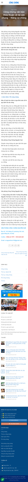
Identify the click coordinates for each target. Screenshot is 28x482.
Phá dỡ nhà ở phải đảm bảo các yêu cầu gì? (15, 371)
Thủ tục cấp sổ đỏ (6, 272)
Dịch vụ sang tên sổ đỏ (6, 446)
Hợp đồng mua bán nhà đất (8, 451)
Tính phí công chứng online (7, 453)
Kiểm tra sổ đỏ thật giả (6, 448)
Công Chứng (10, 478)
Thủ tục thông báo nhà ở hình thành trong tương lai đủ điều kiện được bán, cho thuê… (16, 351)
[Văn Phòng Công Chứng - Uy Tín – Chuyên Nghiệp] (14, 2)
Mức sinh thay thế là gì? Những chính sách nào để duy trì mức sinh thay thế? (16, 358)
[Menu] (2, 2)
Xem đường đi (14, 420)
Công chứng (14, 9)
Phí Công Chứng (5, 278)
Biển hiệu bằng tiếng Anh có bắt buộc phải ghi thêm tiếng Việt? (15, 383)
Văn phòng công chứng (7, 443)
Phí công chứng (14, 423)
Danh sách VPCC (5, 436)
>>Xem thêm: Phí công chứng (10, 97)
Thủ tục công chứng (6, 275)
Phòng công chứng (18, 478)
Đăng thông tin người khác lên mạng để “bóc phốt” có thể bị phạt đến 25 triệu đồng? (16, 343)
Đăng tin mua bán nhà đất (7, 456)
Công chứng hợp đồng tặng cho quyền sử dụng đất (21, 253)
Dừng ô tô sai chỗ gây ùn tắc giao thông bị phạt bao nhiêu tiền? (15, 377)
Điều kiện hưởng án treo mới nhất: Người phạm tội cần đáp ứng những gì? (16, 390)
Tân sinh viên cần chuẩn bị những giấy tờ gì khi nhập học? (16, 364)
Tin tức (3, 281)
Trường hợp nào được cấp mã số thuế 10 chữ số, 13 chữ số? (16, 396)
